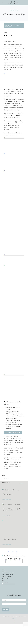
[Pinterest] (11, 36)
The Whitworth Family (9, 539)
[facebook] (14, 621)
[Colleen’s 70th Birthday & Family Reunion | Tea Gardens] (14, 504)
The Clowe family (7, 494)
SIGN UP (5, 610)
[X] (7, 36)
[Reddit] (9, 36)
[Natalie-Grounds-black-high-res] (14, 1)
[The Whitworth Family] (14, 528)
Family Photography (15, 25)
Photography (8, 26)
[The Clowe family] (14, 490)
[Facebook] (4, 36)
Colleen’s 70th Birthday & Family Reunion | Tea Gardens (13, 510)
